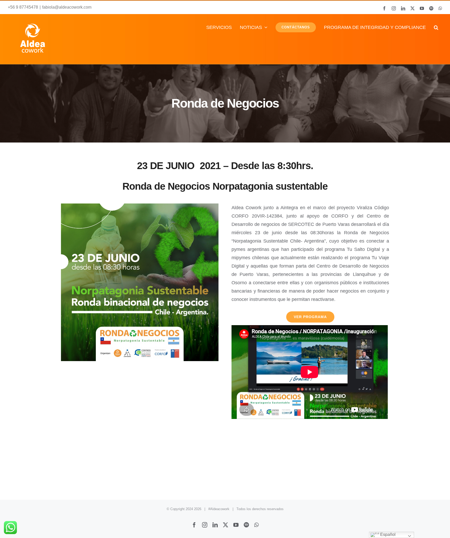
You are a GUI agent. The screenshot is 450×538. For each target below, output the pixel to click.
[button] (436, 27)
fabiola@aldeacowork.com (66, 7)
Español (387, 534)
